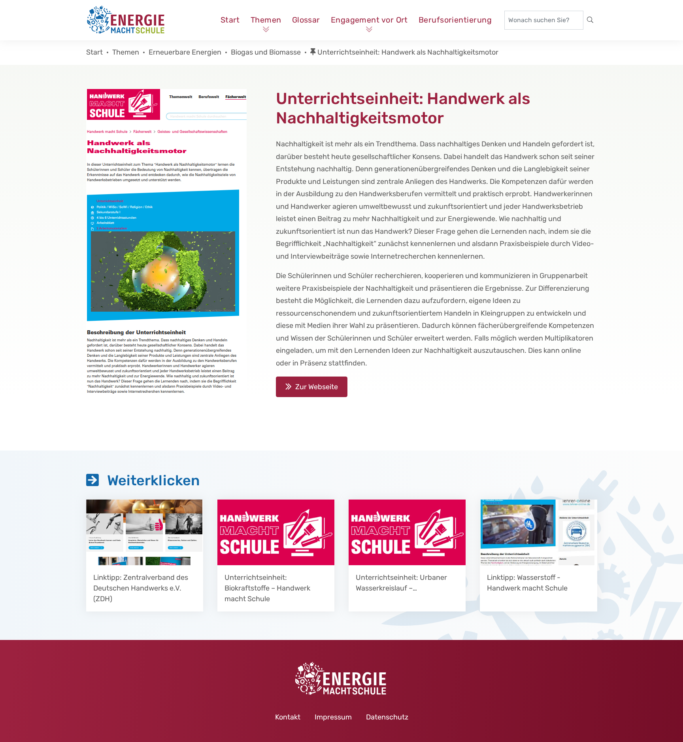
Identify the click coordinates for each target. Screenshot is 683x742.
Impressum (333, 717)
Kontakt (287, 717)
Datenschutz (387, 717)
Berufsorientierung (455, 20)
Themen (266, 20)
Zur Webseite (316, 386)
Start (230, 20)
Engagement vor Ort (369, 20)
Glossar (306, 20)
